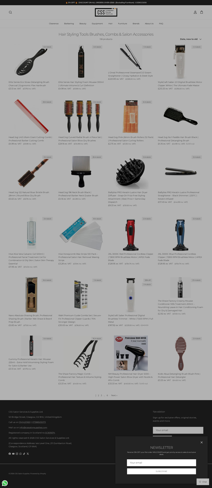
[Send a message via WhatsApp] (4, 483)
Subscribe (161, 471)
